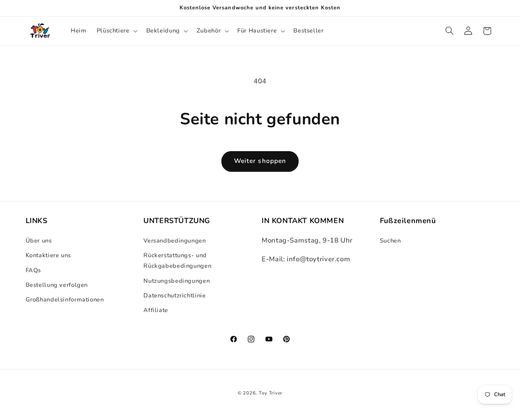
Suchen (390, 240)
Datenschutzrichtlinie (174, 295)
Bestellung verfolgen (57, 284)
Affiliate (155, 310)
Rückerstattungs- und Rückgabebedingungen (177, 260)
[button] (116, 31)
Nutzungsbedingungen (176, 280)
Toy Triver (270, 393)
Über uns (39, 240)
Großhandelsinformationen (65, 299)
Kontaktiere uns (48, 255)
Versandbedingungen (174, 240)
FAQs (33, 270)
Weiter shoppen (260, 160)
